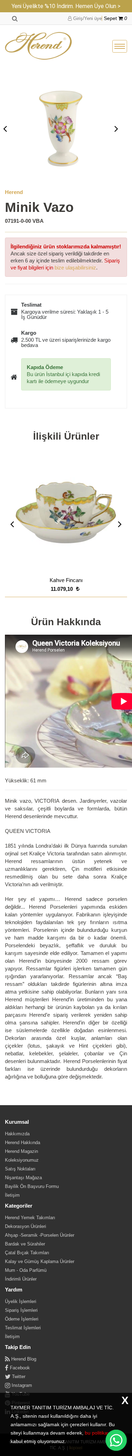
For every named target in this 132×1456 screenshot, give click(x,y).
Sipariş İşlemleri (21, 1310)
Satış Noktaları (20, 1168)
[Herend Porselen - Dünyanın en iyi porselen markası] (38, 46)
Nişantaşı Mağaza (23, 1177)
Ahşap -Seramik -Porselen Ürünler (39, 1235)
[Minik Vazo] (61, 129)
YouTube (20, 1394)
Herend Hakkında (22, 1142)
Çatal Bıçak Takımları (27, 1252)
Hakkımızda (17, 1133)
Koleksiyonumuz (22, 1160)
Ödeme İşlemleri (21, 1319)
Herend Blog (23, 1359)
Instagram (21, 1385)
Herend (14, 192)
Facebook (19, 1367)
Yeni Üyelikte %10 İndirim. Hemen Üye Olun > (66, 6)
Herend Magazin (21, 1151)
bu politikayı (98, 1433)
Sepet (115, 18)
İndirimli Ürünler (21, 1279)
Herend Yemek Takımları (30, 1217)
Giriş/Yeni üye (87, 18)
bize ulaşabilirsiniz (75, 268)
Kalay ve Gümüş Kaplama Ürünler (39, 1261)
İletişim (12, 1195)
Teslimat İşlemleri (23, 1327)
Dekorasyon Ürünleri (25, 1226)
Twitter (18, 1376)
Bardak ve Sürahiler (25, 1244)
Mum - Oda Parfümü (25, 1270)
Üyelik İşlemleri (20, 1301)
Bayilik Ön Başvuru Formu (32, 1186)
